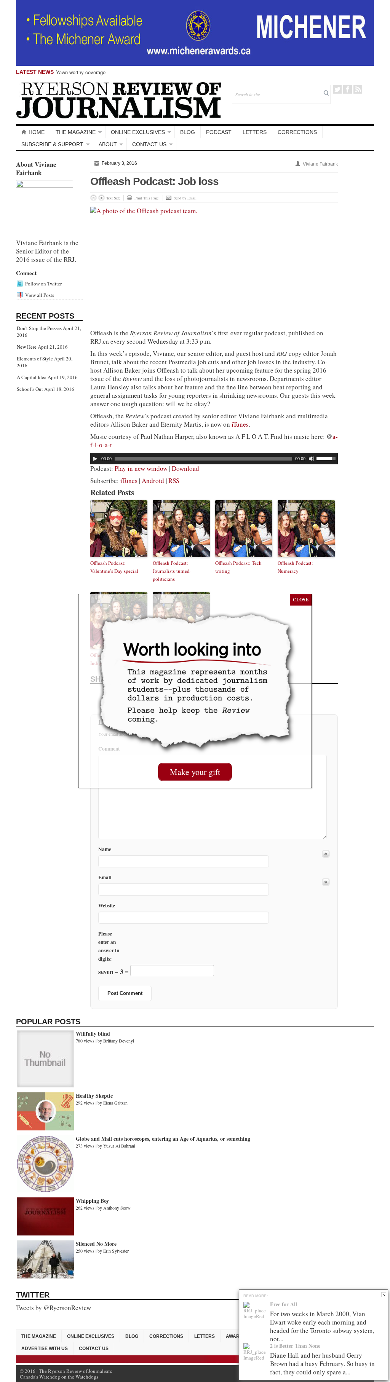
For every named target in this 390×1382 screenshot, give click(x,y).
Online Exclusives (138, 132)
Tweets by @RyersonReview (53, 1307)
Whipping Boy (92, 1201)
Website (106, 905)
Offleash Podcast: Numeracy (295, 566)
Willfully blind (93, 1034)
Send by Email (185, 198)
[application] (214, 458)
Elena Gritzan (115, 1103)
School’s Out (30, 389)
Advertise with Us (44, 1348)
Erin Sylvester (116, 1251)
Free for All (283, 1304)
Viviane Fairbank (320, 164)
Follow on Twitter (43, 283)
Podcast (219, 132)
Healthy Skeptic (94, 1096)
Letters (255, 132)
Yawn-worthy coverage (80, 72)
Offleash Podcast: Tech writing (238, 566)
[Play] (95, 459)
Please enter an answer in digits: (108, 946)
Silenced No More (96, 1244)
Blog (187, 132)
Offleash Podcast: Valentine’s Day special (114, 566)
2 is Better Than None (295, 1346)
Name (104, 849)
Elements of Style (35, 358)
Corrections (297, 132)
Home (37, 132)
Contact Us (149, 144)
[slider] (327, 458)
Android (153, 480)
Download (185, 468)
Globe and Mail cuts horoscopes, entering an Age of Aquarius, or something (163, 1139)
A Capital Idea (31, 377)
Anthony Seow (117, 1208)
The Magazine (76, 132)
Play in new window (141, 468)
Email (105, 877)
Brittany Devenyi (118, 1041)
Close (383, 1294)
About (108, 144)
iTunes (240, 424)
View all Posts (39, 295)
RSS (357, 89)
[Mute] (311, 459)
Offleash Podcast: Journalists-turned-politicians (172, 570)
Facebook (347, 89)
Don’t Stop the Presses (39, 328)
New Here (27, 346)
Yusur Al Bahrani (119, 1146)
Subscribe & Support (52, 144)
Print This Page (146, 198)
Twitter (337, 89)
